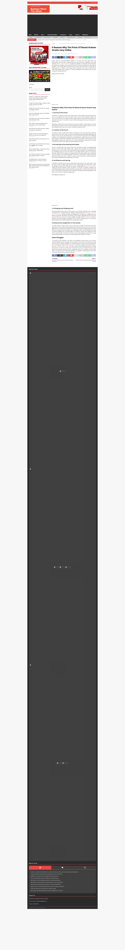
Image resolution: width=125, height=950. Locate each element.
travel (70, 34)
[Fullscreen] (48, 80)
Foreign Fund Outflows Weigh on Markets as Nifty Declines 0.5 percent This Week (46, 874)
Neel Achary (31, 84)
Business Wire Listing (71, 37)
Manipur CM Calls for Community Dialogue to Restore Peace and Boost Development (47, 886)
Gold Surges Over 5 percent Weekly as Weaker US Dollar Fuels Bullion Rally (45, 880)
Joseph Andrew (65, 53)
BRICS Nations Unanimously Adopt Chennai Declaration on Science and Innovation (47, 882)
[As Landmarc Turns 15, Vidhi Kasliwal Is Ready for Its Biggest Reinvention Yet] (65, 811)
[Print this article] (82, 57)
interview (30, 37)
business (36, 34)
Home (30, 34)
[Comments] (85, 867)
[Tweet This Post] (60, 57)
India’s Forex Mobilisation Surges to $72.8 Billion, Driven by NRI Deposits (45, 878)
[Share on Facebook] (54, 57)
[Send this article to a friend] (76, 57)
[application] (39, 76)
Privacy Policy (88, 37)
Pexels (56, 104)
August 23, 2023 (57, 53)
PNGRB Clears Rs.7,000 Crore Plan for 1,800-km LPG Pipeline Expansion (44, 876)
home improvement (52, 34)
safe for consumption (91, 166)
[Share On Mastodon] (93, 57)
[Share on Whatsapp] (87, 57)
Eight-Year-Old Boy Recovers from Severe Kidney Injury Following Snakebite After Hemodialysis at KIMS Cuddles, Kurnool (39, 166)
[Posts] (40, 867)
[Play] (30, 80)
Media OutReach (47, 37)
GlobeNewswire (38, 37)
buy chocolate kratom (64, 63)
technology (63, 34)
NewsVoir (62, 37)
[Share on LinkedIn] (65, 57)
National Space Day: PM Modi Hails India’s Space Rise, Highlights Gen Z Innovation (47, 890)
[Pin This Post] (71, 57)
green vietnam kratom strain (61, 246)
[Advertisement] (62, 24)
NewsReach (85, 34)
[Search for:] (89, 39)
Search (30, 87)
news (42, 34)
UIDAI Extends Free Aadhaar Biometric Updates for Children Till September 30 (46, 884)
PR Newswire (55, 37)
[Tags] (62, 867)
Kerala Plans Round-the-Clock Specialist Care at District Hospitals (43, 888)
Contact (77, 34)
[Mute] (46, 80)
